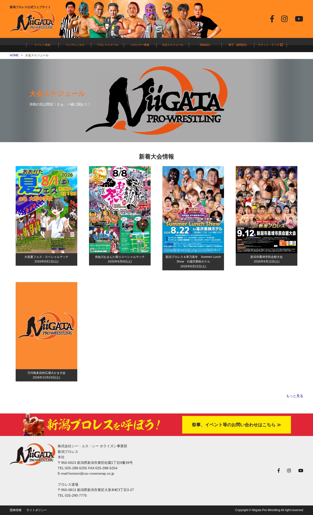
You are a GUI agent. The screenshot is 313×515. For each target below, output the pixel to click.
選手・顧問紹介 (237, 44)
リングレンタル (75, 44)
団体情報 (16, 510)
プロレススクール (107, 44)
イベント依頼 (42, 44)
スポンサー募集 (140, 44)
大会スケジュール (172, 44)
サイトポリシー (36, 510)
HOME (14, 55)
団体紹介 (205, 44)
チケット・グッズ (269, 44)
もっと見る (294, 396)
